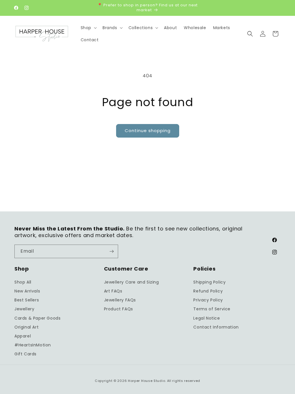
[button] (88, 28)
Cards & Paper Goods (37, 318)
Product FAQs (118, 309)
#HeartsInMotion (32, 345)
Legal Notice (206, 318)
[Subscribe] (111, 251)
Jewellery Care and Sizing (131, 282)
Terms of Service (211, 309)
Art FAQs (113, 291)
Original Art (26, 327)
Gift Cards (25, 354)
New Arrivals (27, 291)
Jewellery (24, 309)
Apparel (22, 336)
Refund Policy (208, 291)
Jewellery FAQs (120, 300)
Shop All (22, 282)
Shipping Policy (209, 282)
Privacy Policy (208, 300)
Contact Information (216, 327)
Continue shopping (148, 130)
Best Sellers (26, 300)
